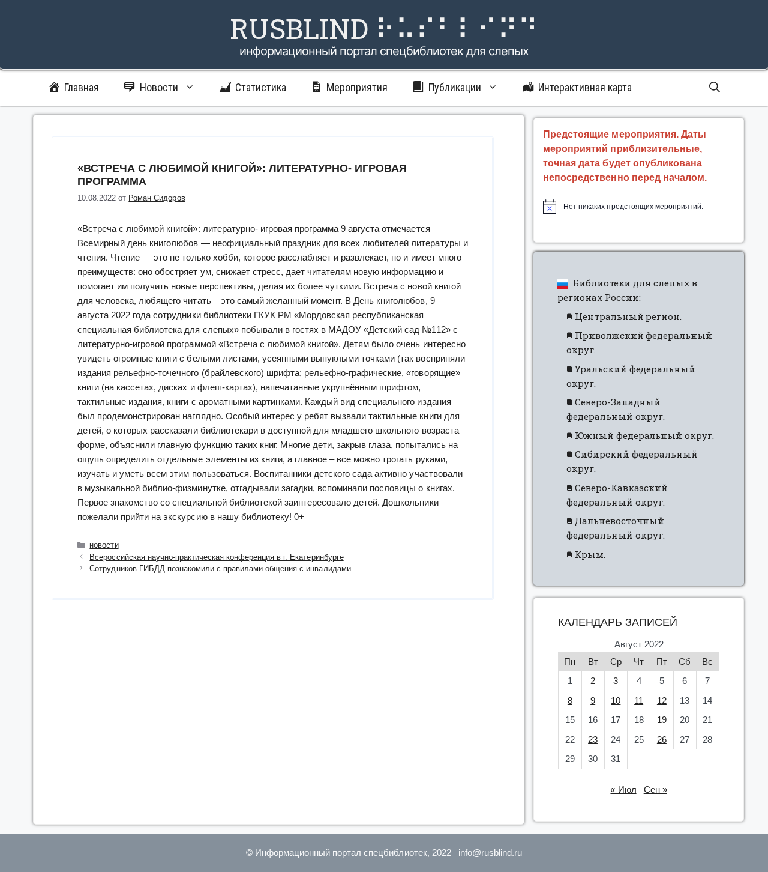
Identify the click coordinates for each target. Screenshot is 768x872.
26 (662, 739)
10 (615, 700)
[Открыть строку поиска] (714, 88)
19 (662, 720)
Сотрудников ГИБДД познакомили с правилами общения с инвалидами (219, 568)
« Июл (623, 789)
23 (593, 739)
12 (662, 700)
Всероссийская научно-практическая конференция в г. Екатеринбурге (216, 557)
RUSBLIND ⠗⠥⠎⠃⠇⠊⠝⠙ (384, 28)
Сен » (655, 789)
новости (103, 545)
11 (638, 700)
